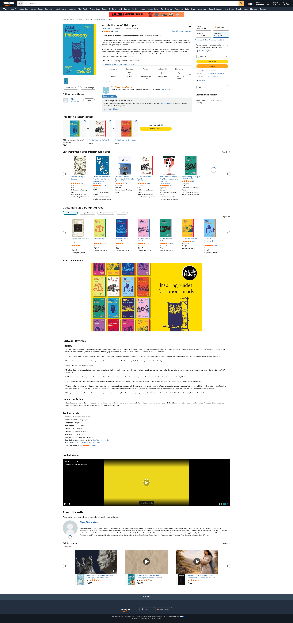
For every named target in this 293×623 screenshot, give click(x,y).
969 (171, 243)
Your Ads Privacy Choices (171, 616)
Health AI (13, 9)
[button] (5, 9)
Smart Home (229, 9)
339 (105, 243)
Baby (187, 9)
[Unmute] (228, 504)
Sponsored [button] (66, 546)
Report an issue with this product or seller (120, 64)
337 (149, 243)
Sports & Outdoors (215, 9)
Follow (89, 100)
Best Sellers (49, 9)
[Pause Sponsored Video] (114, 571)
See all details (107, 82)
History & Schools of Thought (103, 19)
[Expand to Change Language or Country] (253, 4)
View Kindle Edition (111, 109)
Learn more (165, 103)
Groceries (72, 9)
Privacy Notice (129, 616)
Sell (120, 9)
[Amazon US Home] (125, 610)
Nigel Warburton (110, 28)
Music (143, 9)
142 (82, 246)
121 (193, 241)
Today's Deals (95, 9)
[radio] (203, 27)
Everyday (263, 9)
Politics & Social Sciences (76, 19)
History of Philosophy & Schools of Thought (86, 442)
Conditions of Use (117, 616)
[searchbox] (131, 3)
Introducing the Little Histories (76, 464)
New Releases (61, 9)
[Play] (64, 504)
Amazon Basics (37, 9)
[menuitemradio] (224, 504)
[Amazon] (8, 3)
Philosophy (89, 19)
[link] (101, 129)
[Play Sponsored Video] (146, 562)
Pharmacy (254, 9)
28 (127, 243)
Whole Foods (82, 9)
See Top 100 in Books (101, 440)
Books (104, 9)
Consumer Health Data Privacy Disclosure (149, 616)
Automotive (179, 9)
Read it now (165, 89)
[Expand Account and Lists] (269, 4)
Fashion (127, 9)
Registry (135, 9)
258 (215, 246)
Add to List (201, 87)
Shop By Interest (242, 9)
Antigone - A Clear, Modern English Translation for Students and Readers (201, 577)
